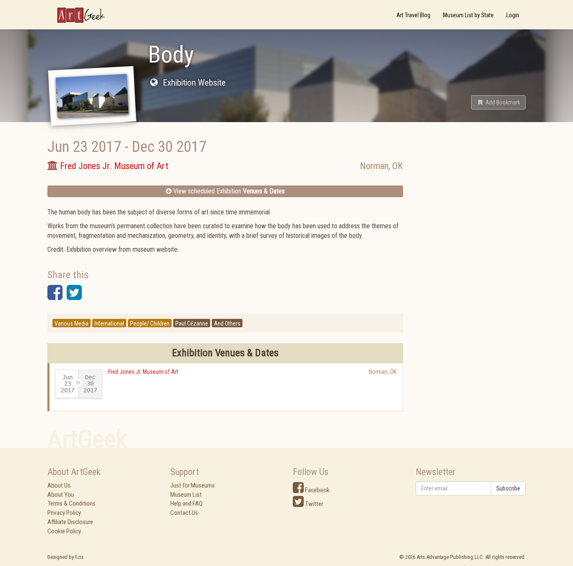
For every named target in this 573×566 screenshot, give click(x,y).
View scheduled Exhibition (228, 191)
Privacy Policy (64, 512)
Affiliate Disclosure (70, 522)
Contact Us (184, 512)
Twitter (313, 504)
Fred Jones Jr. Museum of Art (143, 371)
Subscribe (508, 488)
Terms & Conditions (71, 503)
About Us (58, 485)
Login (512, 15)
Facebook (317, 490)
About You (60, 494)
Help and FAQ (186, 503)
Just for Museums (192, 485)
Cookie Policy (64, 531)
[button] (498, 102)
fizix (79, 557)
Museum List (186, 494)
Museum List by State (468, 15)
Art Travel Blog (413, 15)
